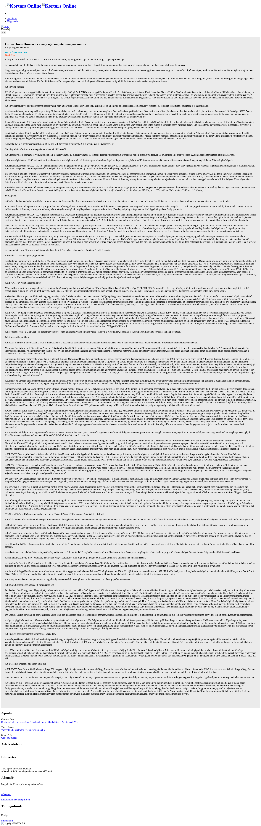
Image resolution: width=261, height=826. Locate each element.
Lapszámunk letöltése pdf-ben (15, 799)
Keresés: (5, 29)
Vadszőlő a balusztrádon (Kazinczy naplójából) (23, 730)
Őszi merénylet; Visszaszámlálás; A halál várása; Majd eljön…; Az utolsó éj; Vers (39, 722)
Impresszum (7, 820)
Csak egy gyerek (9, 737)
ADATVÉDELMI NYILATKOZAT (19, 750)
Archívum (12, 18)
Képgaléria (12, 21)
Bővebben (6, 794)
